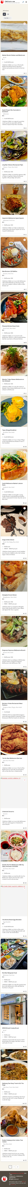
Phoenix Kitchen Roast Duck (10, 326)
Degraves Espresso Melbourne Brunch (13, 650)
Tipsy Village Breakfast (9, 430)
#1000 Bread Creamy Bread (10, 1028)
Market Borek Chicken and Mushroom (13, 55)
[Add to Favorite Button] (24, 24)
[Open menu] (26, 2)
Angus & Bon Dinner (8, 540)
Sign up (23, 1181)
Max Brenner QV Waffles (9, 271)
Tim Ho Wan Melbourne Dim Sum (12, 758)
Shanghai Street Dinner (9, 595)
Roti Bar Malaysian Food (9, 973)
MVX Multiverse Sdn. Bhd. (17, 1173)
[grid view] (4, 14)
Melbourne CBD (8, 171)
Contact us (13, 1184)
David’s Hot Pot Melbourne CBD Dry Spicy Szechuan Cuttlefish (13, 865)
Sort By (6, 18)
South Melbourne (9, 62)
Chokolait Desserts (8, 811)
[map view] (8, 14)
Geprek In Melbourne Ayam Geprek (13, 218)
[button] (2, 1009)
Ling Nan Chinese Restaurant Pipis (12, 165)
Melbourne (7, 546)
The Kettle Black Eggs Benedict (12, 919)
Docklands (7, 712)
